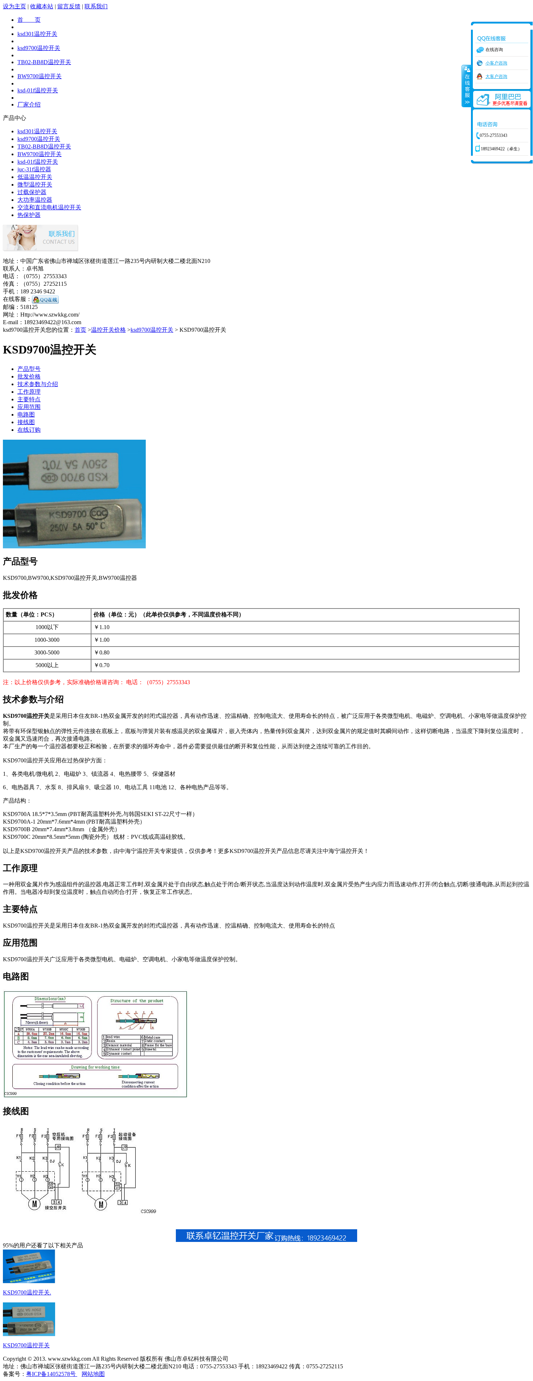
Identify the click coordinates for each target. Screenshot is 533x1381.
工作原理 (29, 392)
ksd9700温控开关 (38, 48)
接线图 (26, 422)
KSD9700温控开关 (26, 1345)
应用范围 (29, 407)
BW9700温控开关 (39, 76)
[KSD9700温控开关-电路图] (95, 1096)
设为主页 (14, 6)
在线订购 (29, 430)
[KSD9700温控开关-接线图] (82, 1215)
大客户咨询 (496, 76)
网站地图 (93, 1374)
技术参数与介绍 (37, 384)
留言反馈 (68, 6)
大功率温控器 (34, 200)
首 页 (29, 20)
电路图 (26, 414)
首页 (80, 330)
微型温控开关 (34, 184)
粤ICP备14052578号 (51, 1374)
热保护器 (29, 215)
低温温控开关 (34, 177)
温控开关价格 (108, 330)
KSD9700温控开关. (27, 1292)
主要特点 (29, 399)
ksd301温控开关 (37, 34)
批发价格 (29, 376)
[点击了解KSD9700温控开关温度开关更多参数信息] (29, 1281)
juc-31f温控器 (34, 169)
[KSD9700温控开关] (74, 546)
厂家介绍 (29, 104)
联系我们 (96, 6)
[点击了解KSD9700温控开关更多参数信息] (29, 1334)
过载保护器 (31, 192)
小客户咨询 (496, 63)
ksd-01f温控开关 (37, 90)
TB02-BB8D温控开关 (44, 62)
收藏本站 (41, 6)
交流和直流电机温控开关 (49, 207)
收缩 (467, 85)
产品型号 (29, 369)
